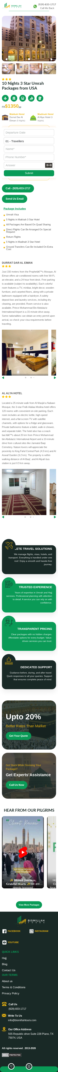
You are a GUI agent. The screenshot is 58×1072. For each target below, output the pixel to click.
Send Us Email (15, 198)
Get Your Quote (18, 735)
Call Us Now (16, 785)
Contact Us (8, 970)
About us (7, 981)
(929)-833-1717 (47, 4)
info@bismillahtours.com (22, 1020)
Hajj (4, 958)
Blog (4, 964)
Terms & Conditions (13, 987)
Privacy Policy (10, 993)
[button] (51, 59)
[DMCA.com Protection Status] (11, 1054)
